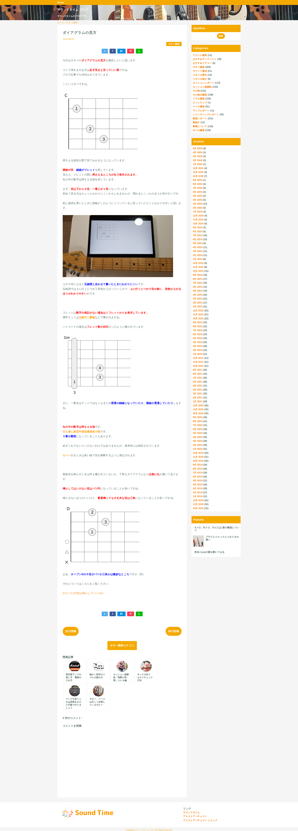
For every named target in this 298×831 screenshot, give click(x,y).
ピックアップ (200, 102)
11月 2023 (198, 267)
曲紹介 (196, 122)
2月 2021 (197, 397)
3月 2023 (197, 298)
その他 (196, 90)
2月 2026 (197, 160)
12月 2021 (198, 358)
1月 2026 (197, 164)
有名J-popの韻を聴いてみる (209, 552)
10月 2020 (198, 413)
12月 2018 (198, 500)
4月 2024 (197, 247)
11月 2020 (198, 409)
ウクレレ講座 (200, 55)
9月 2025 (197, 180)
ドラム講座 (199, 98)
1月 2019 (197, 496)
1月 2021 (197, 401)
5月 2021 (197, 385)
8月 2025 (197, 184)
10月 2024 (198, 223)
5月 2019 (197, 480)
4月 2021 (197, 389)
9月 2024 (197, 227)
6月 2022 (197, 334)
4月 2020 (197, 437)
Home (60, 2)
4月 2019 (197, 484)
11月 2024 (198, 219)
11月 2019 (198, 456)
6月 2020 (197, 429)
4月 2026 (197, 152)
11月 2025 (198, 172)
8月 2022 (197, 326)
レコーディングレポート (206, 114)
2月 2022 (197, 350)
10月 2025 (198, 176)
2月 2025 (197, 207)
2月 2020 (197, 445)
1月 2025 (197, 211)
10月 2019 (198, 460)
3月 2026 (197, 156)
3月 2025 (197, 203)
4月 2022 (197, 342)
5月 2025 (197, 195)
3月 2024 (197, 251)
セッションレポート (203, 82)
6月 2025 (197, 192)
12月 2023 (198, 263)
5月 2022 (197, 338)
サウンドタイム (191, 812)
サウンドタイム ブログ (72, 9)
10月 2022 (198, 318)
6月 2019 (197, 476)
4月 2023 (197, 294)
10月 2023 (198, 271)
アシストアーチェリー (195, 816)
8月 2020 (197, 421)
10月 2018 (198, 508)
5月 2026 (197, 148)
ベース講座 (199, 106)
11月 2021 (198, 362)
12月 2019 (198, 453)
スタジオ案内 (200, 75)
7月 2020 (197, 425)
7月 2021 (197, 377)
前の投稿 (173, 631)
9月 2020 (197, 417)
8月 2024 (197, 231)
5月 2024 (197, 243)
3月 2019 (197, 488)
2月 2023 (197, 302)
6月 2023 (197, 286)
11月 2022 (198, 314)
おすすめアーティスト (205, 59)
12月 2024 (198, 215)
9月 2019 (197, 464)
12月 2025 (198, 168)
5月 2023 (197, 290)
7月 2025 (197, 188)
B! (121, 51)
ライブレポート (201, 110)
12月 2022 (198, 310)
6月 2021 (197, 381)
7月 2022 (197, 330)
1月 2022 (197, 354)
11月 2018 (198, 504)
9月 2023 (197, 275)
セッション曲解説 (202, 86)
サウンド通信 (200, 71)
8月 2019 (197, 468)
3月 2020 (197, 441)
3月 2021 (197, 393)
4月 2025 (197, 199)
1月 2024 (197, 259)
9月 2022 (197, 322)
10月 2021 (198, 366)
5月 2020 (197, 433)
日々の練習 (199, 130)
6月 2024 (197, 239)
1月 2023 (197, 306)
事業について (200, 126)
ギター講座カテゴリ (122, 645)
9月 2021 (197, 369)
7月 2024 (197, 235)
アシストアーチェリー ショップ (200, 820)
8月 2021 (197, 373)
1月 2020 (197, 449)
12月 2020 (198, 405)
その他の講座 (200, 94)
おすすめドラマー (202, 63)
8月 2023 (197, 279)
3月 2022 (197, 346)
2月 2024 (197, 255)
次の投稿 (70, 631)
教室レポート (200, 118)
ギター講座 (174, 44)
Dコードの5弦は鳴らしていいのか (83, 593)
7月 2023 (197, 282)
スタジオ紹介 (200, 79)
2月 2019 (197, 492)
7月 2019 (197, 472)
